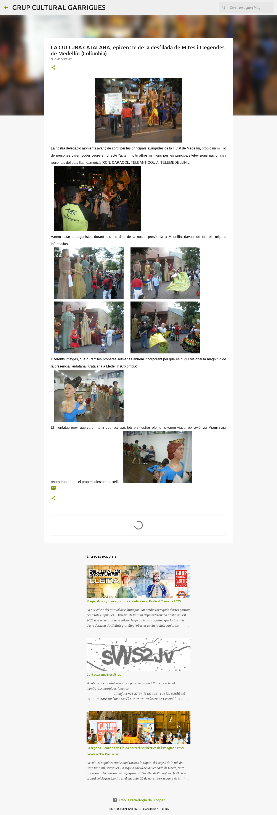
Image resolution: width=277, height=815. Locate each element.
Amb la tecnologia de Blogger (141, 800)
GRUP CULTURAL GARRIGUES (59, 7)
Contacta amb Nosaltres (104, 674)
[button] (53, 68)
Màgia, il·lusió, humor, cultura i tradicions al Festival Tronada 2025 (134, 601)
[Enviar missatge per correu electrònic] (53, 489)
